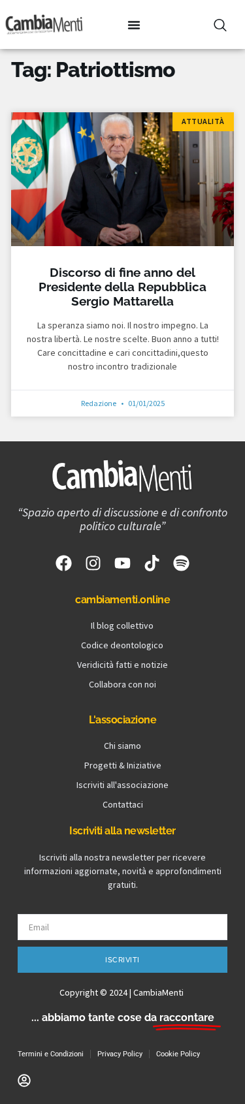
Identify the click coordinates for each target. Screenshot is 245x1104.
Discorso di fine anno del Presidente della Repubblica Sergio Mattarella (122, 287)
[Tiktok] (152, 563)
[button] (134, 25)
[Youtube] (122, 563)
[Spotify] (181, 563)
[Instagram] (93, 563)
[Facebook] (64, 563)
